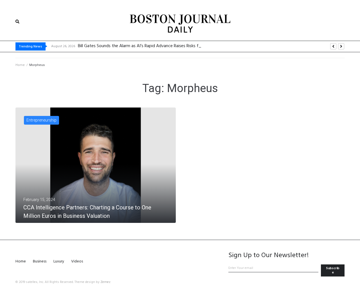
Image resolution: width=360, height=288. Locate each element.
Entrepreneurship (41, 120)
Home (20, 65)
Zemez (105, 282)
